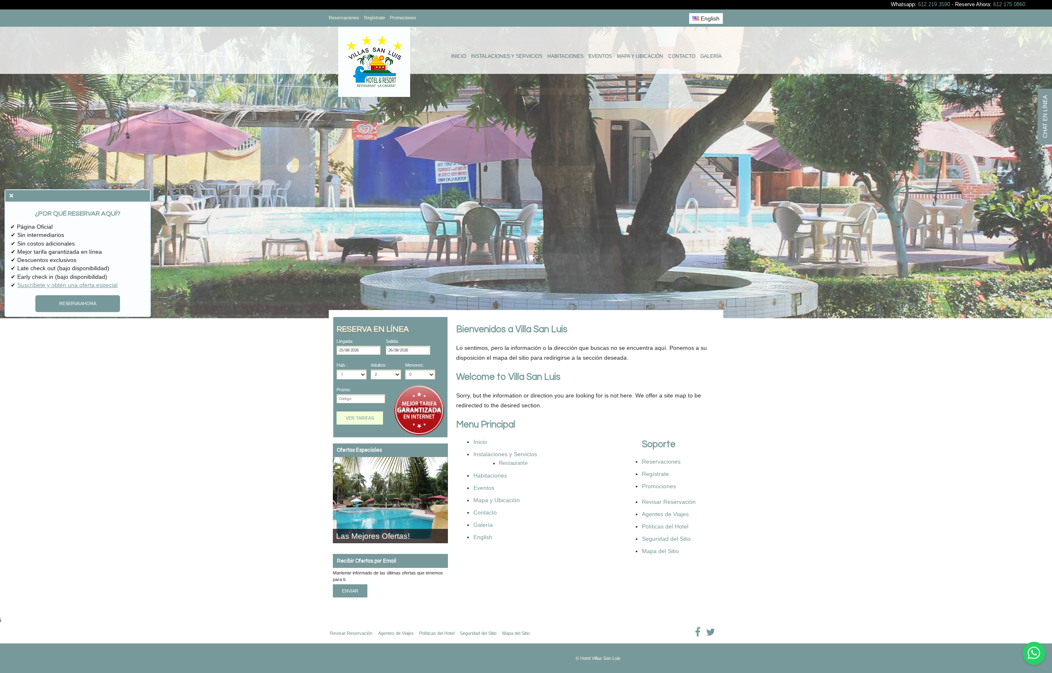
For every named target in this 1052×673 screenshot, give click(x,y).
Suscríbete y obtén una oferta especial (67, 285)
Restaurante (513, 463)
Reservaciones (344, 17)
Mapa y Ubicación (640, 56)
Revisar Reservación (669, 501)
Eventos (600, 56)
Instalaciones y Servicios (506, 56)
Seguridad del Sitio (666, 538)
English (709, 18)
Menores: (414, 365)
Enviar (350, 590)
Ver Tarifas (360, 418)
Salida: (392, 341)
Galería (711, 56)
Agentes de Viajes (665, 514)
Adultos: (379, 365)
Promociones (403, 17)
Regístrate (374, 17)
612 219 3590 (934, 4)
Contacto (681, 56)
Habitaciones (565, 56)
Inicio (458, 56)
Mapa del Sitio (660, 551)
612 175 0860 (1009, 4)
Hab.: (342, 365)
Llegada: (345, 341)
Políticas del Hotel (665, 526)
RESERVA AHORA (77, 303)
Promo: (344, 390)
